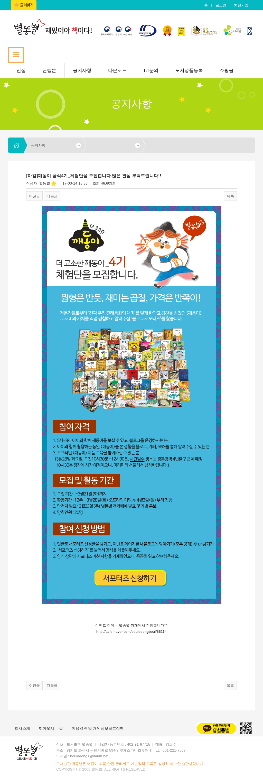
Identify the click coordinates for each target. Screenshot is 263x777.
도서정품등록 (189, 70)
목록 (230, 196)
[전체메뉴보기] (16, 55)
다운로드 (117, 70)
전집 (21, 70)
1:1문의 (150, 70)
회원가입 (241, 5)
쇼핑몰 (226, 70)
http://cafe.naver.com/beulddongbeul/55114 (131, 631)
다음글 (52, 196)
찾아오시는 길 (51, 728)
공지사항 (82, 70)
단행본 (49, 70)
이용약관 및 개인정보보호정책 (98, 728)
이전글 (34, 196)
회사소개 (22, 728)
